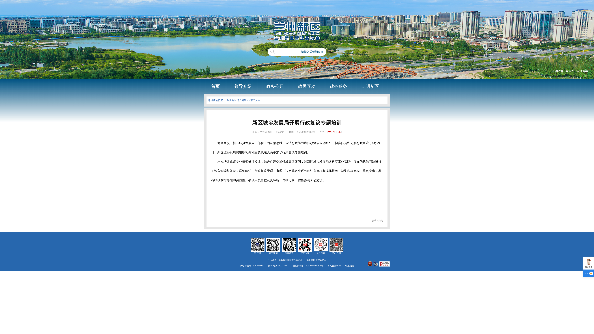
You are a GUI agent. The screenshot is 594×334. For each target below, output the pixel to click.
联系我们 (349, 266)
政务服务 (338, 86)
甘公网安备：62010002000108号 (308, 266)
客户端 (559, 71)
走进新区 (370, 86)
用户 (571, 71)
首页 (215, 86)
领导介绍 (243, 86)
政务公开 (275, 86)
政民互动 (306, 86)
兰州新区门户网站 (236, 100)
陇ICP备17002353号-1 (278, 266)
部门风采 (255, 100)
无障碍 (584, 71)
